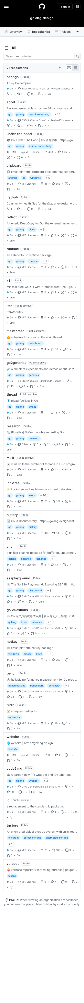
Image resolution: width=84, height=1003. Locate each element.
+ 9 (48, 177)
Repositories (41, 31)
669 (71, 628)
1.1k (58, 532)
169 (58, 501)
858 (58, 183)
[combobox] (40, 56)
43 (56, 564)
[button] (77, 31)
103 (58, 850)
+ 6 (49, 654)
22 (56, 469)
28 (56, 723)
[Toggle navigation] (6, 6)
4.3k (64, 151)
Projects (65, 31)
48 (46, 532)
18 (55, 412)
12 (48, 444)
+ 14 (57, 114)
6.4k (13, 633)
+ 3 (46, 780)
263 (58, 659)
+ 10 (43, 495)
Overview (16, 31)
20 (46, 501)
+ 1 (45, 261)
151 (13, 386)
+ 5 (42, 229)
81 (45, 183)
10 (70, 596)
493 (50, 151)
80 (12, 791)
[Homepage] (42, 6)
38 (56, 349)
